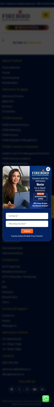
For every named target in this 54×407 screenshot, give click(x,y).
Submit (27, 231)
